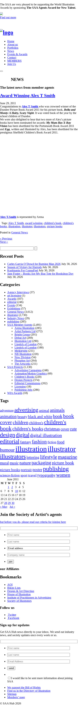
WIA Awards (14, 393)
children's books (27, 428)
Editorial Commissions (27, 383)
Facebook (13, 618)
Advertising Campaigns (28, 370)
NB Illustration (23, 354)
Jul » (12, 506)
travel (32, 475)
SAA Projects (15, 367)
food (60, 442)
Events (11, 305)
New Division (23, 357)
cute (73, 429)
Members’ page (16, 697)
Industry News (15, 318)
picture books (54, 226)
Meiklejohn (21, 350)
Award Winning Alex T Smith (27, 95)
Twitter (12, 614)
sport (23, 475)
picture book (63, 462)
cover (65, 429)
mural (4, 463)
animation (8, 416)
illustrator (27, 226)
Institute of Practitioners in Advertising (29, 597)
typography (46, 475)
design (7, 435)
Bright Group (22, 334)
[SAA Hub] (12, 32)
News (10, 51)
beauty (22, 417)
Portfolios (12, 47)
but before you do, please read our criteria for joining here (33, 521)
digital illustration (46, 435)
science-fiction (10, 475)
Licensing (20, 386)
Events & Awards (17, 54)
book (57, 416)
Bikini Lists (13, 587)
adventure (7, 410)
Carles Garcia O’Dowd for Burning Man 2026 (34, 263)
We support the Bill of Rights (24, 687)
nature (25, 462)
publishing (13, 321)
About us (12, 44)
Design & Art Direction (20, 591)
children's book (52, 223)
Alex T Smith (16, 223)
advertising (26, 410)
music (14, 463)
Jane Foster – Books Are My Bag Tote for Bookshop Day (40, 273)
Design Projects (23, 380)
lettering (32, 457)
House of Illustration (19, 594)
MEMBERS (14, 60)
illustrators (40, 226)
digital (22, 435)
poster (37, 469)
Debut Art (20, 337)
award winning (33, 223)
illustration (14, 226)
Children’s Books (24, 376)
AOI (10, 584)
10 (16, 491)
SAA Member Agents (19, 324)
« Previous (6, 238)
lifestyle (48, 457)
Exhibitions (13, 308)
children (20, 422)
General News (19, 232)
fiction (52, 442)
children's (36, 423)
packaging (41, 462)
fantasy (25, 442)
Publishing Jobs (23, 389)
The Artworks (22, 363)
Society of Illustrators (19, 600)
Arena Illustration (24, 328)
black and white (40, 416)
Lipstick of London (26, 344)
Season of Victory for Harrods (24, 267)
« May (3, 506)
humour (7, 449)
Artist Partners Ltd (25, 331)
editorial (12, 302)
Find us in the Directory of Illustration (28, 690)
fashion (39, 441)
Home (10, 41)
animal (44, 410)
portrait (26, 470)
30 (12, 503)
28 (5, 503)
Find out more (8, 17)
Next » (4, 241)
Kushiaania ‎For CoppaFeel (22, 270)
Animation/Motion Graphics (31, 373)
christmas (52, 428)
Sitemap (12, 694)
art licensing (14, 295)
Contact (11, 57)
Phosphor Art (22, 360)
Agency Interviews (18, 292)
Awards (11, 298)
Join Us (11, 64)
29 (9, 503)
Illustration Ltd (23, 341)
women (63, 475)
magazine (67, 457)
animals (57, 410)
